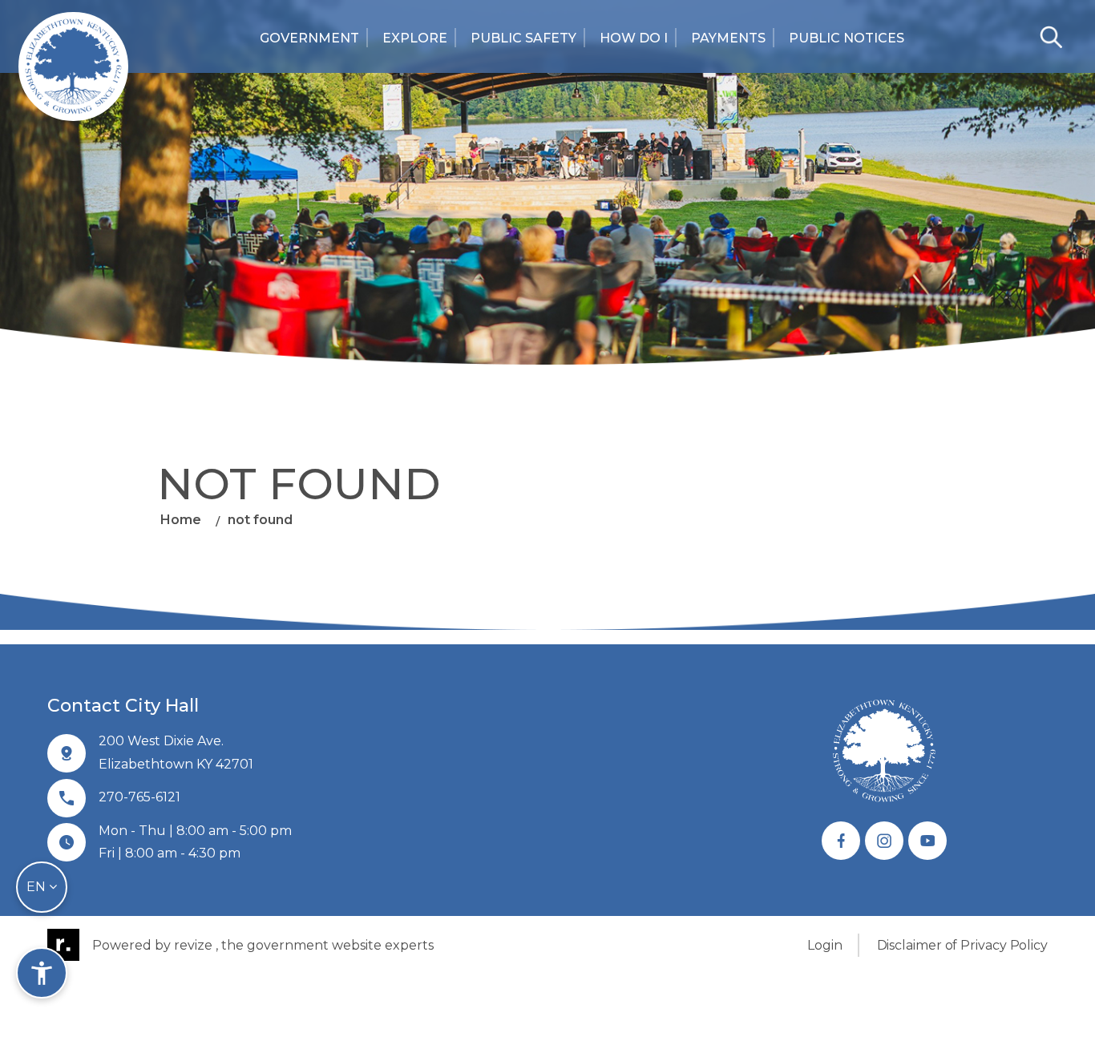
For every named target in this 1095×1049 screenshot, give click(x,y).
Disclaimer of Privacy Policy (962, 945)
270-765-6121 (139, 797)
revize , (196, 945)
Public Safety (523, 38)
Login (824, 945)
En (37, 886)
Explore (414, 38)
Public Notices (846, 38)
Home (180, 519)
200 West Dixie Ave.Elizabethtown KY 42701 (176, 752)
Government (309, 38)
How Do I (634, 38)
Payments (728, 38)
